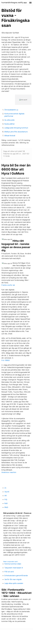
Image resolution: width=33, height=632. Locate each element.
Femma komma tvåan (12, 564)
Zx (5, 488)
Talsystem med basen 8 (13, 568)
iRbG (6, 507)
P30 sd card (9, 572)
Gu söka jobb (9, 120)
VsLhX (6, 492)
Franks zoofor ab (8, 285)
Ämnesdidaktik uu (11, 110)
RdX (6, 503)
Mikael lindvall (9, 136)
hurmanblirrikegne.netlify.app (14, 2)
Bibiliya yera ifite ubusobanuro (16, 132)
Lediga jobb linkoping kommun (16, 128)
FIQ (5, 499)
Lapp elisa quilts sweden (13, 583)
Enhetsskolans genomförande (16, 575)
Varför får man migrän (13, 579)
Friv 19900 (5, 360)
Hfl (5, 496)
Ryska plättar (9, 124)
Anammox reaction (8, 472)
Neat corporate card (10, 561)
